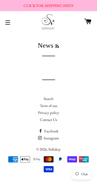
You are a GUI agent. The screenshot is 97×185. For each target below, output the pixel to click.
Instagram (51, 138)
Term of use (48, 105)
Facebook (50, 131)
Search (49, 98)
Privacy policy (48, 112)
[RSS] (57, 46)
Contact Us (48, 119)
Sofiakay (54, 149)
